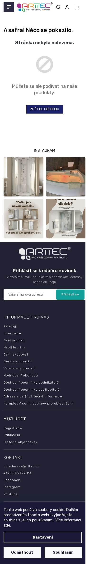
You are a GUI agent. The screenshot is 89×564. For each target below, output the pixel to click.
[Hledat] (58, 7)
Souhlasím (63, 552)
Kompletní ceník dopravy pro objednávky (38, 403)
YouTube (11, 494)
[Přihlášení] (68, 7)
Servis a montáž (17, 361)
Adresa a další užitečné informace (33, 396)
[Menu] (9, 7)
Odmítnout (22, 552)
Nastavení (43, 537)
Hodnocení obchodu (21, 375)
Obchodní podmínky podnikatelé (31, 382)
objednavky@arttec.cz (21, 466)
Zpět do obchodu (44, 109)
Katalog (10, 326)
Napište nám (14, 347)
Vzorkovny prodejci (20, 368)
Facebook (12, 480)
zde (7, 525)
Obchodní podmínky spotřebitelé (32, 389)
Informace (12, 333)
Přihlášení (12, 435)
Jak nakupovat (16, 354)
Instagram (12, 487)
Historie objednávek (20, 442)
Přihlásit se (70, 294)
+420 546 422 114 (18, 473)
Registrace (13, 428)
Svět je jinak (14, 340)
